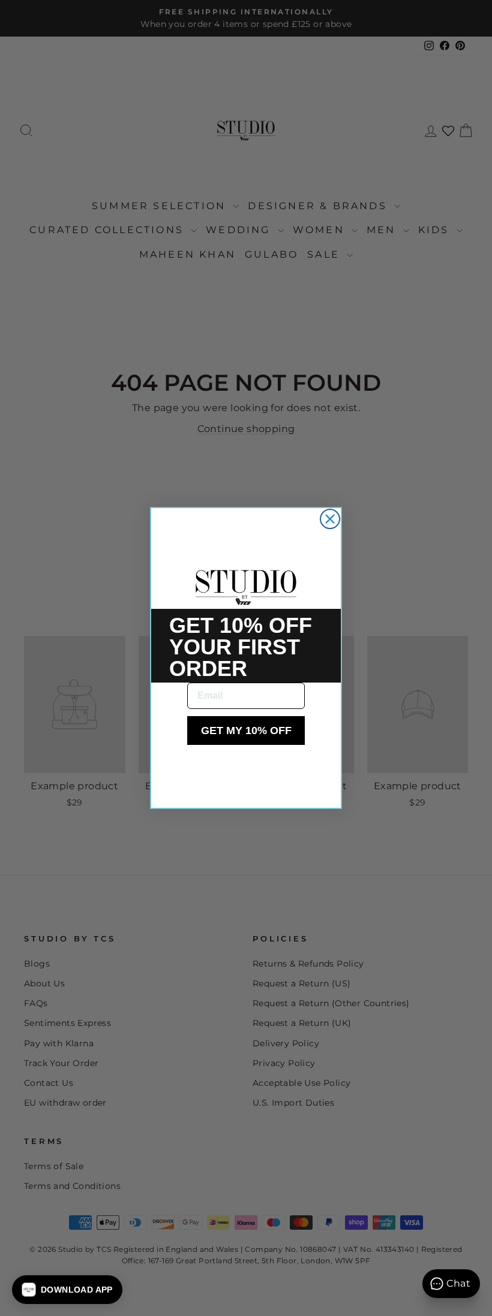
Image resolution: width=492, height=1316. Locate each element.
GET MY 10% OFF (246, 731)
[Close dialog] (330, 519)
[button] (67, 1289)
